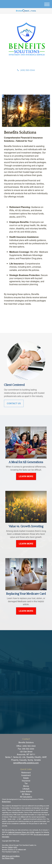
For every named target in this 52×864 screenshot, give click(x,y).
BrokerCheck (6, 801)
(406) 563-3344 (27, 70)
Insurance (26, 780)
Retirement (26, 772)
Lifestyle (26, 788)
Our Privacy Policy (8, 858)
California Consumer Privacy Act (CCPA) (21, 832)
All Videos (26, 794)
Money (26, 786)
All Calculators (26, 796)
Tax (26, 783)
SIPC (15, 847)
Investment (26, 775)
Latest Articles (26, 791)
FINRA (10, 847)
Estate (26, 778)
